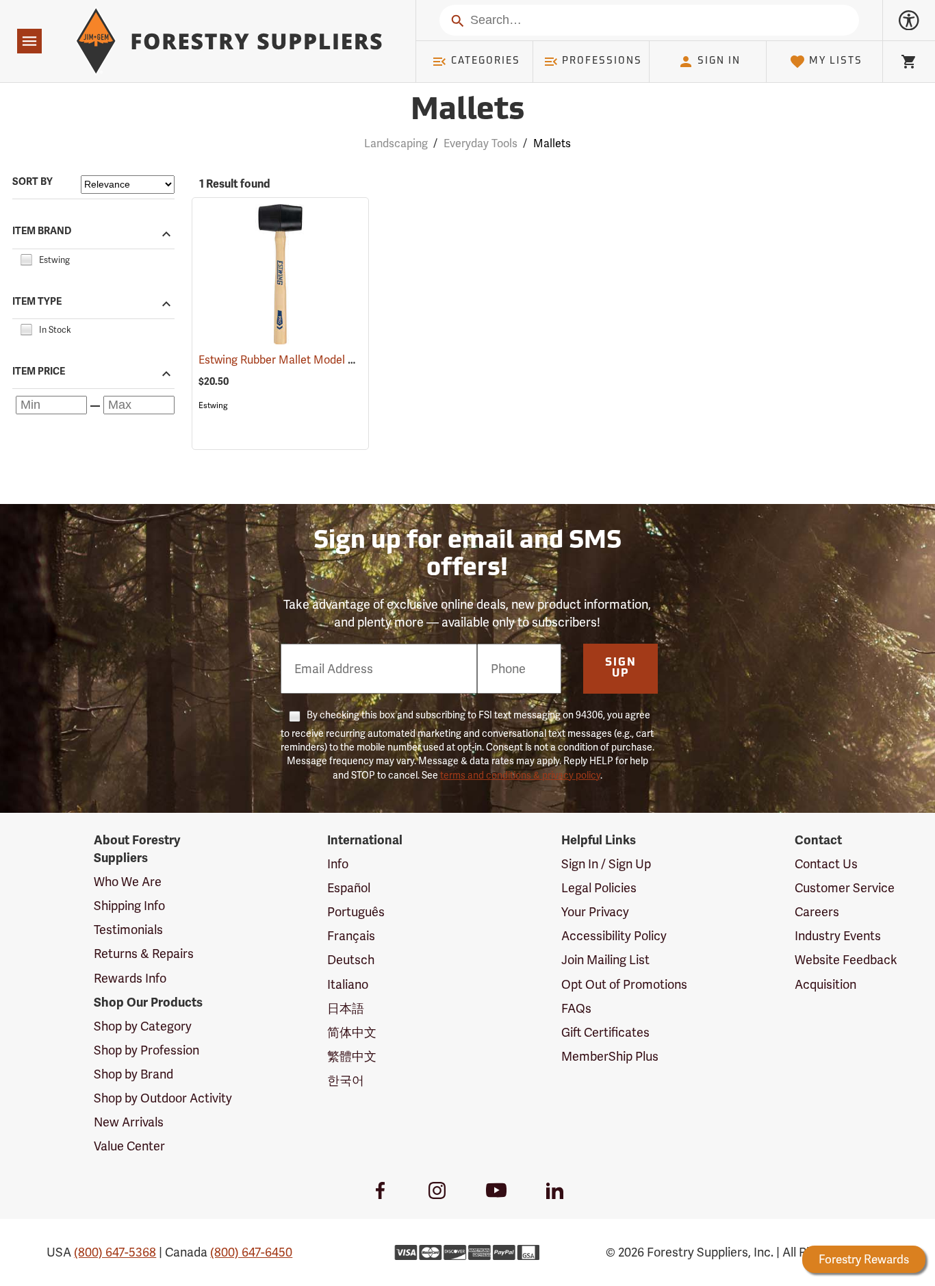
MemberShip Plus (609, 1056)
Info (337, 864)
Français (351, 936)
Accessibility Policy (614, 936)
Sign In (719, 61)
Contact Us (826, 864)
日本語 (345, 1008)
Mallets (467, 111)
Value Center (129, 1146)
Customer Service (845, 888)
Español (348, 888)
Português (356, 912)
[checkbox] (26, 258)
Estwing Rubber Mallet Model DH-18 (308, 360)
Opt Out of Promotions (624, 984)
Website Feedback (846, 960)
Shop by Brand (133, 1074)
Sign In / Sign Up (606, 864)
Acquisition (825, 984)
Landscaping (396, 143)
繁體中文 (351, 1056)
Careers (817, 912)
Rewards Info (130, 978)
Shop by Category (143, 1026)
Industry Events (838, 936)
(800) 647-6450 (251, 1252)
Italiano (347, 984)
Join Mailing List (605, 960)
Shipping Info (129, 905)
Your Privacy (595, 912)
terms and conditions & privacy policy (520, 775)
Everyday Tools (480, 143)
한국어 (345, 1080)
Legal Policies (599, 888)
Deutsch (350, 960)
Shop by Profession (146, 1050)
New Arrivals (129, 1122)
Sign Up (621, 668)
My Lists (835, 61)
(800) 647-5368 (115, 1252)
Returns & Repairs (144, 953)
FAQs (576, 1008)
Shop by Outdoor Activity (163, 1098)
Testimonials (128, 929)
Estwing (212, 405)
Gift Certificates (605, 1032)
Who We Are (128, 882)
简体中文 (351, 1032)
